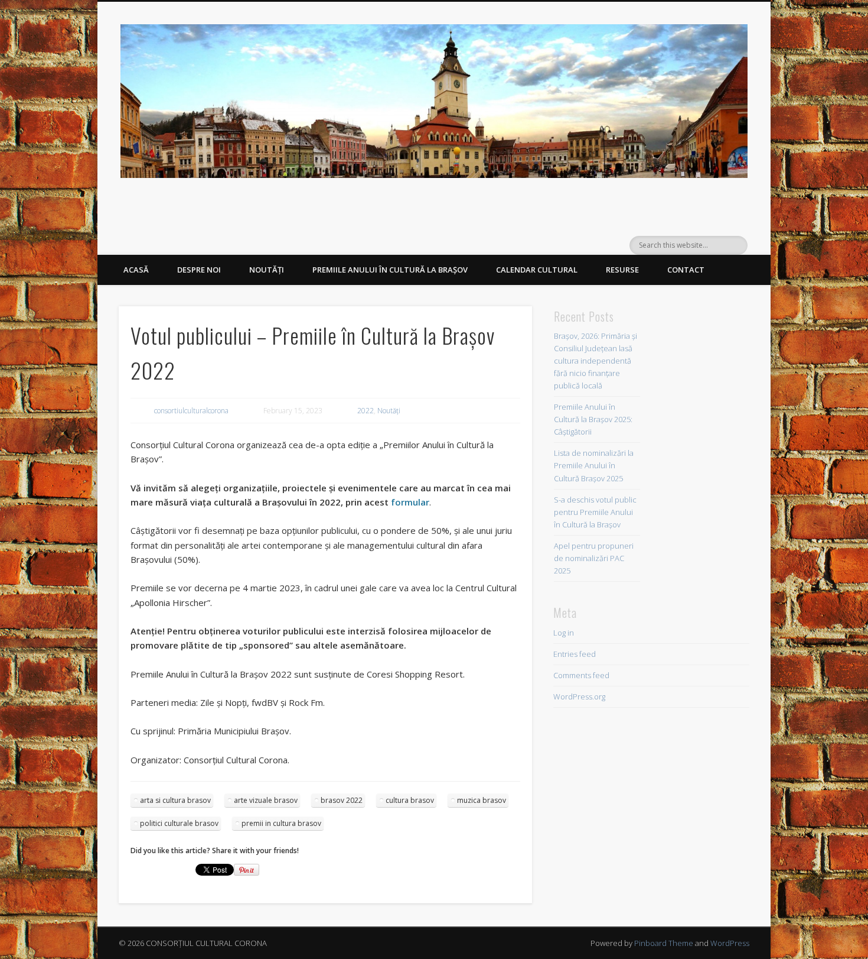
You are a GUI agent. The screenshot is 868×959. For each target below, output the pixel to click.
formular (410, 502)
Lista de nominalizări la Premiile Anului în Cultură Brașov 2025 (594, 465)
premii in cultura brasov (281, 823)
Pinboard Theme (663, 943)
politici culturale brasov (179, 823)
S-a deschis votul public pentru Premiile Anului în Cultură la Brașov (595, 512)
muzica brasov (481, 800)
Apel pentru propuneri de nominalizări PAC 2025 (594, 558)
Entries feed (574, 654)
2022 (365, 411)
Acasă (136, 269)
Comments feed (581, 675)
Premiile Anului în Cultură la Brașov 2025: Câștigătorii (593, 419)
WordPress (729, 943)
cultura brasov (410, 800)
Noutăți (266, 269)
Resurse (622, 269)
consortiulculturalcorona (191, 411)
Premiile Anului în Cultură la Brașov (390, 269)
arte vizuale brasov (266, 800)
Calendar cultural (536, 269)
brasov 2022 (342, 800)
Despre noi (199, 269)
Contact (685, 269)
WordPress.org (579, 696)
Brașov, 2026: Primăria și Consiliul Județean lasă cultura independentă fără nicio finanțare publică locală (595, 361)
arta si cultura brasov (175, 800)
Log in (563, 632)
